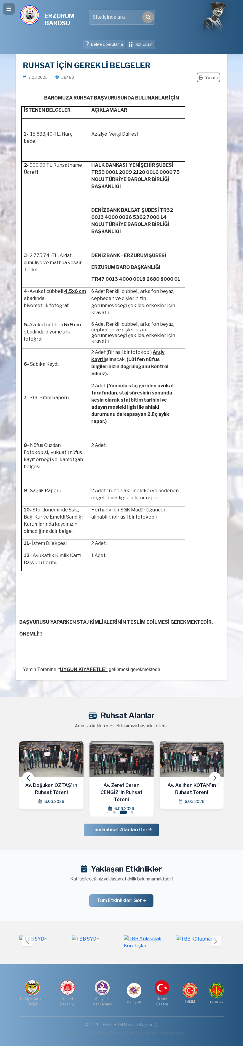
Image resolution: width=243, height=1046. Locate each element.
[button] (215, 778)
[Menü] (9, 9)
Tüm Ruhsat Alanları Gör (119, 829)
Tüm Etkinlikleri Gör (120, 900)
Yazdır (211, 77)
